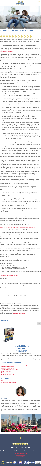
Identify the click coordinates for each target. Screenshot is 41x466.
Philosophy (3, 380)
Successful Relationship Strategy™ (8, 382)
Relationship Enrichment (6, 371)
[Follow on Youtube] (25, 444)
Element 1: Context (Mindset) (7, 365)
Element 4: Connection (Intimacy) (8, 368)
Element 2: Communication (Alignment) (23, 365)
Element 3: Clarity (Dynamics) (7, 366)
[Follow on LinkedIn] (16, 444)
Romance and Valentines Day (7, 374)
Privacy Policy (21, 456)
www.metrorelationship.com (19, 313)
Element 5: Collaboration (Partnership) (9, 369)
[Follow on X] (18, 444)
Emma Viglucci (4, 32)
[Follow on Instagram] (20, 444)
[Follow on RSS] (27, 444)
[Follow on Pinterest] (23, 444)
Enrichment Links (18, 453)
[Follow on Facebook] (13, 444)
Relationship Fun (4, 372)
